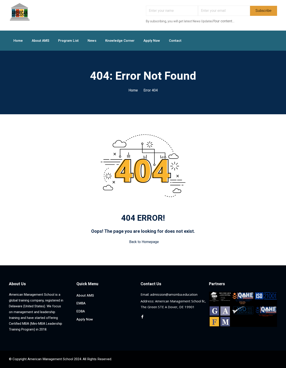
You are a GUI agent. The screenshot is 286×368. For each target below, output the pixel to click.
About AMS (40, 41)
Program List (68, 41)
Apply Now (151, 41)
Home (18, 41)
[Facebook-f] (142, 316)
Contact (175, 41)
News (92, 41)
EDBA (80, 311)
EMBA (81, 303)
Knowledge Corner (120, 41)
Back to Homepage (144, 242)
